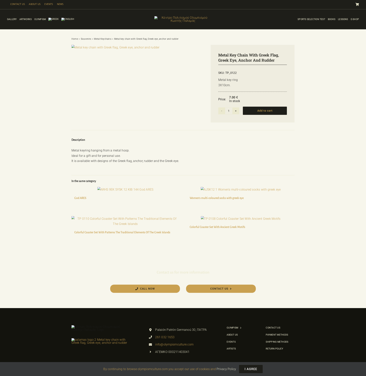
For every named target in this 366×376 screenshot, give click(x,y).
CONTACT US (17, 4)
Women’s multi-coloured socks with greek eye (217, 198)
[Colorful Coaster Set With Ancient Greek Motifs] (241, 218)
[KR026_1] (115, 47)
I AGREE (251, 369)
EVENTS (48, 4)
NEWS (60, 4)
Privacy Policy (226, 369)
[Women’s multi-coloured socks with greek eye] (241, 189)
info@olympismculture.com (174, 344)
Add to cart (265, 110)
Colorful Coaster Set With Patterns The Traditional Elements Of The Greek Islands (122, 232)
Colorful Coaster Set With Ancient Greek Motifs (217, 227)
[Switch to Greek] (53, 19)
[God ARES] (125, 189)
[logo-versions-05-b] (183, 17)
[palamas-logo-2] (100, 339)
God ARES (80, 198)
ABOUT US (35, 4)
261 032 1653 (164, 337)
